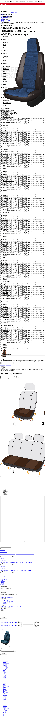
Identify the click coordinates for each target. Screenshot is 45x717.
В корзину (2, 550)
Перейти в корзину (4, 627)
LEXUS (5, 94)
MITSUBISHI (7, 108)
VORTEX (6, 157)
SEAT (5, 131)
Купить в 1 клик (8, 365)
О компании (2, 581)
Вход (5, 11)
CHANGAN (7, 19)
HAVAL (5, 60)
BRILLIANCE (7, 17)
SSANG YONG (5, 137)
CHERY (5, 22)
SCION (5, 128)
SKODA (5, 133)
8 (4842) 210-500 (18, 606)
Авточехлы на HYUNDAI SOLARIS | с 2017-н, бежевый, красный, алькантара (16, 545)
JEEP (4, 79)
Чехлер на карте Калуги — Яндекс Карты (22, 541)
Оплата (1, 580)
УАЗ (4, 177)
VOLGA (5, 149)
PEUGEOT (6, 117)
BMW (5, 187)
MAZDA (6, 100)
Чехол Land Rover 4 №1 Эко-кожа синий (9, 622)
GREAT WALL (5, 56)
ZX (4, 166)
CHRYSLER (7, 28)
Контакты (42, 1)
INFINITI (6, 69)
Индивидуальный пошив (18, 1)
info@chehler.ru (3, 609)
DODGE (5, 42)
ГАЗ (4, 168)
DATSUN (6, 39)
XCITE (5, 160)
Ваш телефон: (3, 617)
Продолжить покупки (4, 629)
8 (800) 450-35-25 (3, 7)
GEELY (5, 50)
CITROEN (6, 31)
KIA (4, 84)
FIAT (4, 45)
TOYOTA (6, 146)
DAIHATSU (6, 36)
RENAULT (6, 122)
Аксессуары (6, 1)
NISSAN (5, 111)
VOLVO (5, 155)
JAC (4, 76)
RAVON (5, 119)
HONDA (5, 63)
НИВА (5, 171)
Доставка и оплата (32, 1)
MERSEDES (7, 103)
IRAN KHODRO (6, 72)
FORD (5, 47)
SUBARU (6, 141)
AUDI (5, 184)
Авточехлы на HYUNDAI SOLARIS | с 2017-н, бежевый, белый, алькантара (15, 570)
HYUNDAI (6, 66)
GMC (5, 53)
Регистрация (8, 14)
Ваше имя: (2, 616)
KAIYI (5, 81)
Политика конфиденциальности (6, 597)
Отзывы (2, 584)
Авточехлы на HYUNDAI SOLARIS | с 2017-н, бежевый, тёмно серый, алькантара (17, 554)
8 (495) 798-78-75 (11, 606)
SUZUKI (6, 143)
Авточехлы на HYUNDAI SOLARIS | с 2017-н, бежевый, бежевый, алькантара (16, 562)
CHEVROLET (7, 25)
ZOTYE (5, 163)
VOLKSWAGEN (8, 152)
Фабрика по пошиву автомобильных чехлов (9, 5)
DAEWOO (6, 33)
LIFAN (5, 97)
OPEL (5, 114)
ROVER (5, 125)
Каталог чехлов (3, 579)
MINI (5, 105)
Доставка (2, 582)
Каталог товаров (8, 181)
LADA (5, 87)
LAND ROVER (5, 90)
